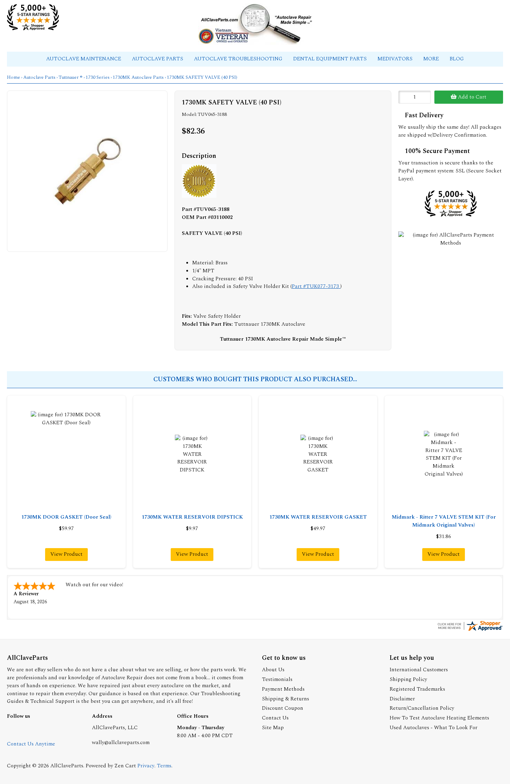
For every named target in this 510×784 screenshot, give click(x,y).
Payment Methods (283, 689)
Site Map (273, 728)
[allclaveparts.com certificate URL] (469, 630)
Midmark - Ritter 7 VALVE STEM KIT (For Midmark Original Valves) (444, 521)
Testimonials (277, 679)
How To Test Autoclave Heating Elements (439, 718)
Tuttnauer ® (71, 77)
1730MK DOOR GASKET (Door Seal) (66, 517)
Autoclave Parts (158, 59)
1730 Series (98, 77)
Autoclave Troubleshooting (239, 59)
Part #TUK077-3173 (316, 286)
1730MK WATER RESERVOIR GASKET (318, 517)
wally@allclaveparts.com (121, 743)
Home (13, 77)
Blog (457, 59)
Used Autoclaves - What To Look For (433, 728)
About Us (273, 670)
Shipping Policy (408, 679)
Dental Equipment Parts (330, 59)
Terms (164, 766)
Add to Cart (471, 97)
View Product (66, 554)
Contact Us (275, 718)
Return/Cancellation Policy (422, 708)
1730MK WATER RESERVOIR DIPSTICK (192, 517)
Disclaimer (402, 699)
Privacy (145, 766)
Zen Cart (125, 766)
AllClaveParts (66, 766)
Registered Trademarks (417, 689)
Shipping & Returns (285, 699)
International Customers (419, 670)
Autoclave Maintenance (84, 59)
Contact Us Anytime (31, 744)
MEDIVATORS (395, 59)
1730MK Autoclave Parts (138, 77)
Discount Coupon (282, 708)
